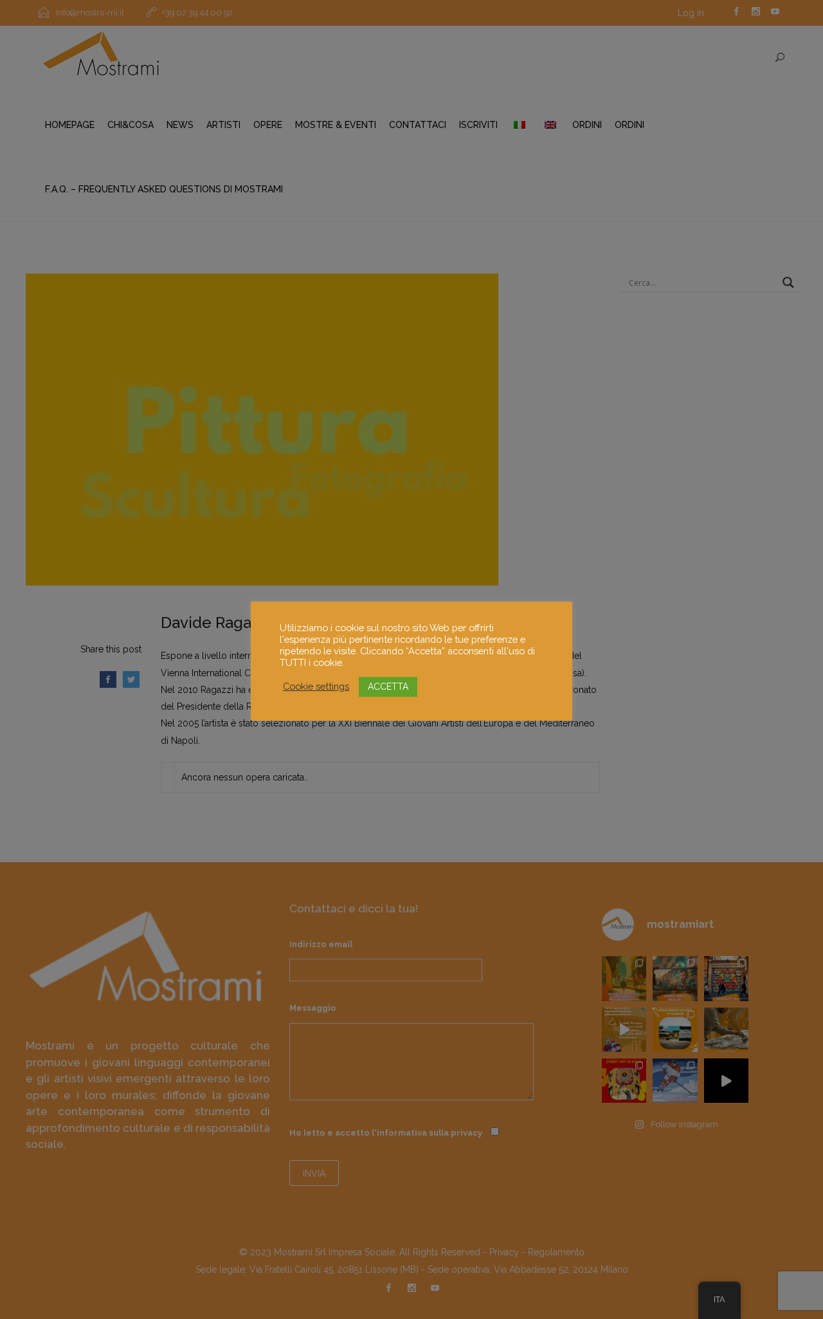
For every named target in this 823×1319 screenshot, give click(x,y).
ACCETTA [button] (388, 686)
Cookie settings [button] (316, 686)
